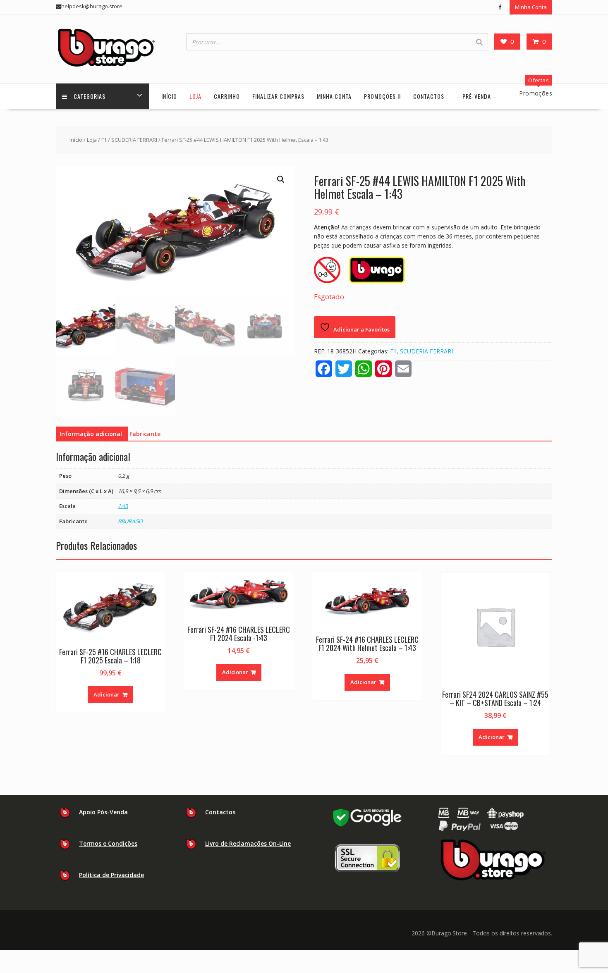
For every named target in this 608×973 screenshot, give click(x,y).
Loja (195, 96)
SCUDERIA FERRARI (134, 139)
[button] (280, 179)
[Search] (479, 42)
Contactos (428, 96)
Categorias (89, 96)
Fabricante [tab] (144, 434)
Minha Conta (531, 7)
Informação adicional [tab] (91, 434)
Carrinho (227, 96)
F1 (104, 139)
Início (169, 96)
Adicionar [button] (106, 694)
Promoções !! (382, 96)
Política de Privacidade (111, 875)
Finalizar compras (278, 96)
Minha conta (334, 96)
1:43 (123, 506)
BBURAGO (130, 521)
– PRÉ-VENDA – (477, 96)
